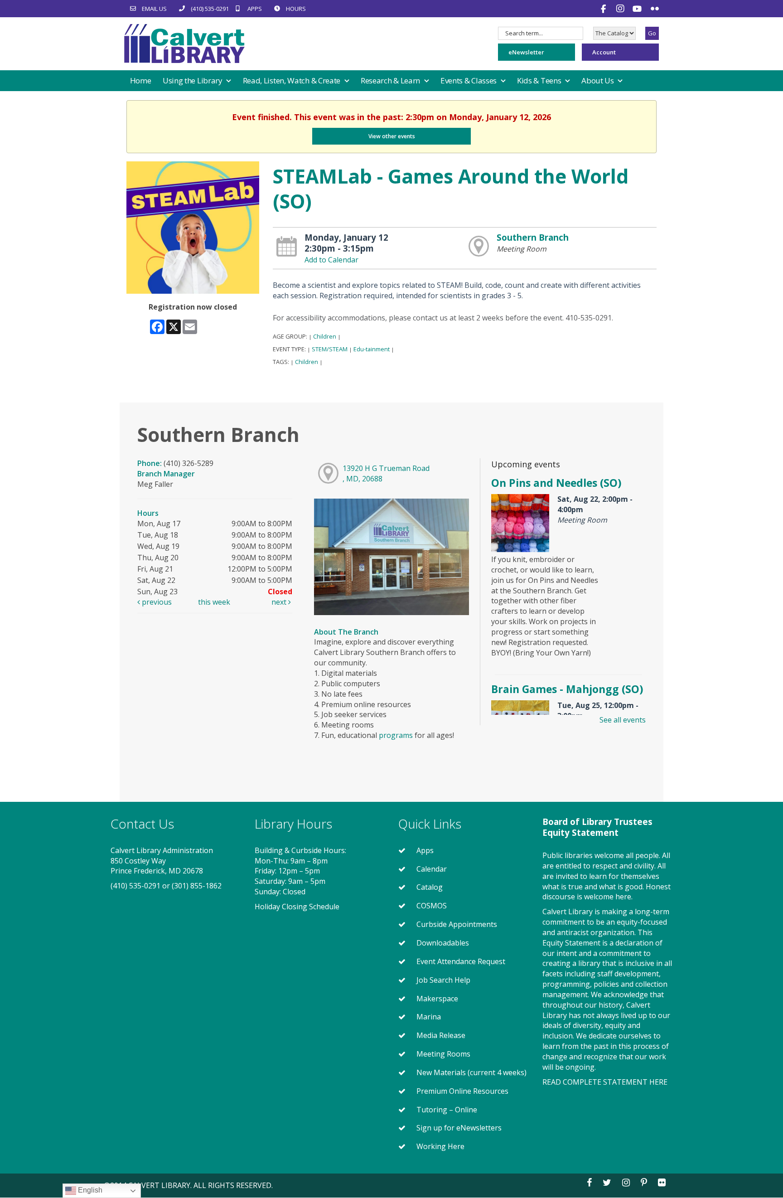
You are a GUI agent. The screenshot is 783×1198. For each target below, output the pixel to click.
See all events (622, 720)
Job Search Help (443, 980)
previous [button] (156, 602)
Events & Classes (469, 80)
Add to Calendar (331, 260)
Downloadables (442, 943)
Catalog (429, 887)
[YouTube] (638, 8)
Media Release (440, 1035)
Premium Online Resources (462, 1091)
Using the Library (193, 80)
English (89, 1190)
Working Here (440, 1146)
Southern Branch (533, 237)
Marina (428, 1017)
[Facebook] (604, 8)
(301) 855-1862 (197, 886)
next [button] (279, 602)
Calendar (431, 869)
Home (140, 80)
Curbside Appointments (456, 924)
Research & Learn (391, 80)
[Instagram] (621, 8)
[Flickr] (654, 8)
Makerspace (437, 999)
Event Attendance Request (460, 961)
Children (324, 336)
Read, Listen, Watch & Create (292, 80)
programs (396, 735)
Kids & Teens (540, 80)
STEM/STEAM (330, 349)
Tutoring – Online (446, 1110)
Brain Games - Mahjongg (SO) (567, 689)
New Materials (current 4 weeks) (471, 1072)
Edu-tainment (371, 349)
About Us (598, 80)
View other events (391, 136)
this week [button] (214, 602)
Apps (425, 850)
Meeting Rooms (443, 1054)
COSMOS (431, 906)
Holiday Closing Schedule (297, 907)
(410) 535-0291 (135, 886)
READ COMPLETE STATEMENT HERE (604, 1082)
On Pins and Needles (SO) (556, 482)
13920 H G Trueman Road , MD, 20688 (386, 473)
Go (652, 33)
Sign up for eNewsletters (459, 1128)
